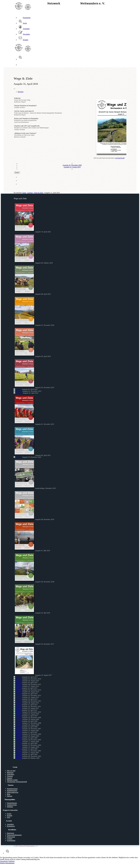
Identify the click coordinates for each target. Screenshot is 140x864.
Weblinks (10, 807)
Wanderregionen (12, 789)
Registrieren (11, 826)
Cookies (9, 839)
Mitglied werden (12, 780)
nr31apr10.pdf (120, 158)
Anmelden (10, 824)
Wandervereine (12, 805)
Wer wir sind (11, 770)
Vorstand (10, 776)
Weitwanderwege (12, 792)
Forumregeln (11, 840)
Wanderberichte (12, 790)
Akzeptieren (4, 861)
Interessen (10, 772)
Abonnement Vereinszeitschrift (17, 782)
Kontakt (9, 815)
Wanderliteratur (12, 803)
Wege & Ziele (38, 193)
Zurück (17, 172)
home (24, 193)
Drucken (20, 92)
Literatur (30, 193)
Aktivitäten (10, 774)
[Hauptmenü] (20, 65)
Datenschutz (11, 837)
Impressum (10, 833)
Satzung (9, 778)
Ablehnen (11, 861)
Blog (8, 794)
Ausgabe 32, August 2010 (72, 167)
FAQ (8, 817)
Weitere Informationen (7, 863)
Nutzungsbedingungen (14, 835)
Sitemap (9, 796)
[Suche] (20, 59)
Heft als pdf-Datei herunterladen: (104, 158)
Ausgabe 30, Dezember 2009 (72, 165)
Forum (9, 814)
